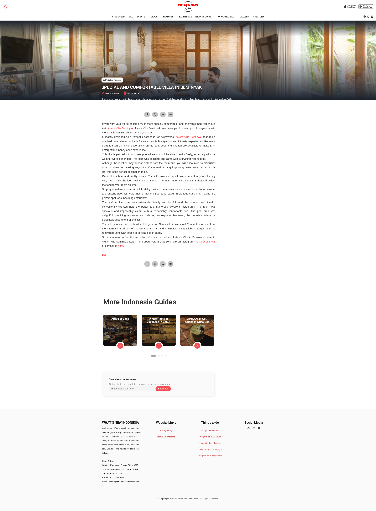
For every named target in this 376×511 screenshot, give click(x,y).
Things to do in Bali (210, 430)
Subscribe (163, 388)
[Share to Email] (170, 114)
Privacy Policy (166, 430)
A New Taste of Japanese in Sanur (158, 320)
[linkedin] (259, 428)
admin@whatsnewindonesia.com (124, 481)
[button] (153, 356)
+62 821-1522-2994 (115, 477)
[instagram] (254, 428)
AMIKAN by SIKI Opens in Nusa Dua (197, 320)
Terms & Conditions (166, 437)
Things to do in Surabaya (210, 449)
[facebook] (248, 428)
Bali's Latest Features (112, 80)
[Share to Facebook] (147, 114)
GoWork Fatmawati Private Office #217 (120, 465)
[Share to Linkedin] (163, 114)
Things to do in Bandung (210, 437)
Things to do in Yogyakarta (210, 455)
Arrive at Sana (120, 318)
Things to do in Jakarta (210, 443)
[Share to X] (155, 114)
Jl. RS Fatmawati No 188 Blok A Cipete (120, 469)
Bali (104, 254)
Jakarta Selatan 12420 (112, 473)
